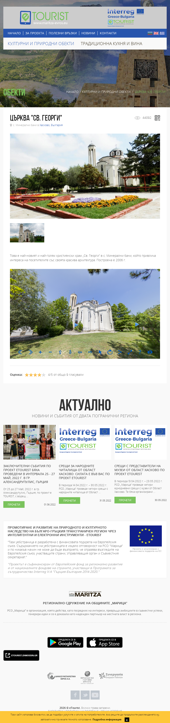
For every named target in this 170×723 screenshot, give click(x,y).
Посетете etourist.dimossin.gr (21, 655)
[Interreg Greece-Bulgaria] (126, 18)
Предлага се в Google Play (65, 642)
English (156, 33)
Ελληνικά (162, 33)
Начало (72, 92)
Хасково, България (51, 125)
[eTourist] (44, 18)
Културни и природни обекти (106, 92)
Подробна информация (107, 719)
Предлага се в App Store (105, 642)
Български (150, 33)
